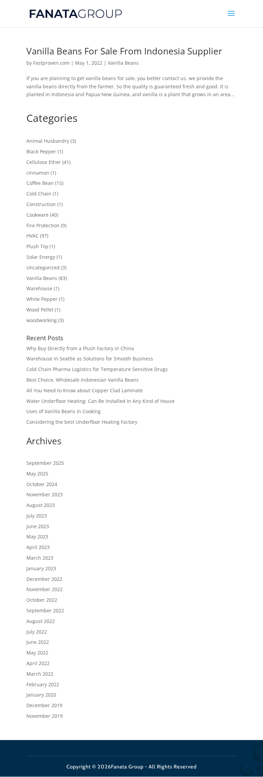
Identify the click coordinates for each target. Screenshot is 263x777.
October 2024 (41, 484)
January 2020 (41, 694)
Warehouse (39, 288)
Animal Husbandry (47, 141)
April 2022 (38, 663)
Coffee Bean (40, 183)
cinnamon (37, 172)
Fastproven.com (51, 63)
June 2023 (37, 526)
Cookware (37, 215)
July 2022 (36, 631)
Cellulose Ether (43, 162)
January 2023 (41, 568)
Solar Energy (40, 257)
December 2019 (44, 705)
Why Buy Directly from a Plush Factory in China (80, 348)
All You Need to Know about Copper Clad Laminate (84, 390)
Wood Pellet (39, 309)
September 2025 (45, 463)
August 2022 (40, 621)
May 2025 (37, 473)
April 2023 (38, 547)
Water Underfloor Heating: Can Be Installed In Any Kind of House (100, 401)
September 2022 (45, 610)
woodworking (41, 320)
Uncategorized (43, 267)
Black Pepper (41, 151)
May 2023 (37, 536)
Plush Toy (37, 246)
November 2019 (44, 716)
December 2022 (44, 579)
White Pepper (42, 299)
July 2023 (36, 515)
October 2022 (41, 600)
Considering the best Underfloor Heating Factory (81, 422)
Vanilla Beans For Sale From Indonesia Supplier (124, 51)
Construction (41, 204)
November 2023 (44, 494)
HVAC (32, 235)
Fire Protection (43, 225)
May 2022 (37, 652)
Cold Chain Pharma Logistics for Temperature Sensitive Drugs (97, 369)
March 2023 (39, 558)
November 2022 (44, 589)
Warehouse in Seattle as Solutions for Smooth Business (89, 358)
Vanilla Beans (123, 63)
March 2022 (39, 674)
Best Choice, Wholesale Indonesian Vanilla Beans (82, 380)
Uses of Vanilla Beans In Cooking (63, 411)
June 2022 (37, 642)
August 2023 (40, 505)
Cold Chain (38, 193)
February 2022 (42, 684)
